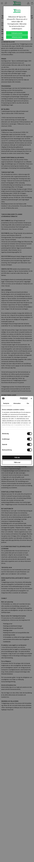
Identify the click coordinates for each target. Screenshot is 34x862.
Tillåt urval (17, 462)
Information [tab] (17, 403)
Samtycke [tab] (6, 403)
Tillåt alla (17, 457)
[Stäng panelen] (31, 398)
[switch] (29, 439)
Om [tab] (28, 403)
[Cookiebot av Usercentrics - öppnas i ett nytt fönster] (21, 398)
